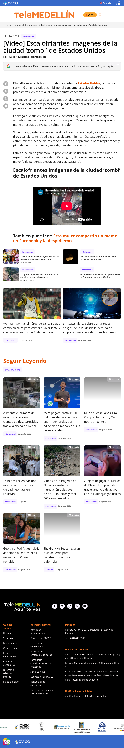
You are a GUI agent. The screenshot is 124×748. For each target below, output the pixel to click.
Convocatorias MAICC (41, 676)
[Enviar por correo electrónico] (5, 106)
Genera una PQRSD (40, 638)
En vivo (91, 14)
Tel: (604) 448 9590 (75, 638)
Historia (7, 633)
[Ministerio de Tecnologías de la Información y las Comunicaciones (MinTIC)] (29, 727)
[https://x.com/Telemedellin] (62, 606)
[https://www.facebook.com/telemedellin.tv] (54, 606)
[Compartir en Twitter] (5, 91)
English (107, 3)
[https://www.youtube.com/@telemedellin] (85, 606)
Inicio (9, 24)
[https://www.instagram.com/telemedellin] (77, 606)
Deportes (54, 290)
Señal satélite (37, 671)
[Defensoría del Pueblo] (89, 727)
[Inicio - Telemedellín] (44, 14)
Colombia (87, 252)
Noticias (17, 24)
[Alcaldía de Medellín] (70, 727)
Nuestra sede (10, 643)
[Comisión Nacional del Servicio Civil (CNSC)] (9, 727)
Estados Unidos (89, 83)
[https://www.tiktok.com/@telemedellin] (69, 606)
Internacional (29, 24)
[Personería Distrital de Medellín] (49, 727)
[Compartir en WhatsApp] (5, 98)
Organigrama (10, 648)
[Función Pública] (110, 727)
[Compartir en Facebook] (5, 83)
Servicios (8, 638)
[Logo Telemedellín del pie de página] (21, 606)
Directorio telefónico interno (8, 673)
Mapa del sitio (11, 681)
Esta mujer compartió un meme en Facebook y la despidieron (65, 238)
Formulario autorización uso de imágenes (41, 663)
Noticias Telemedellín (32, 56)
